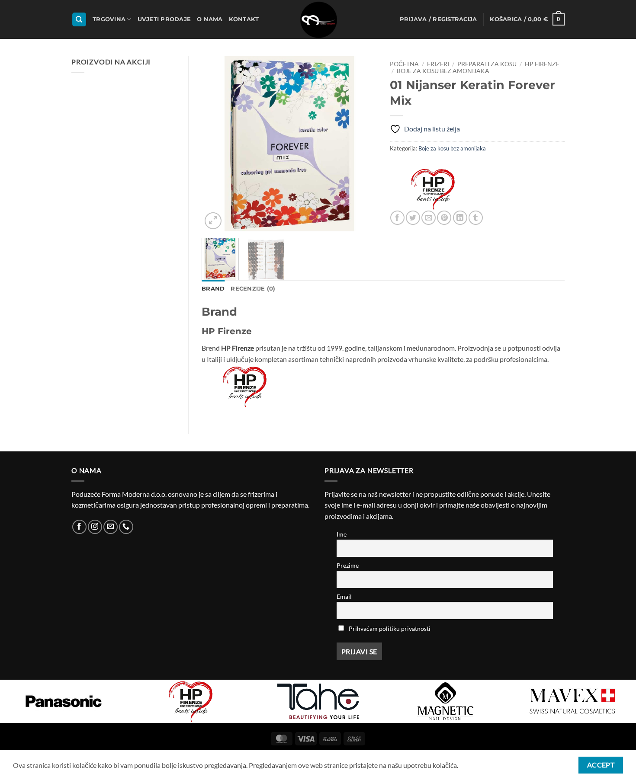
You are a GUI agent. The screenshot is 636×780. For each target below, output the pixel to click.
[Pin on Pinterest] (444, 218)
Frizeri (438, 64)
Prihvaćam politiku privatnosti (389, 628)
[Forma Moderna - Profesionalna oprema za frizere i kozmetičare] (318, 19)
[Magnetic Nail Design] (445, 701)
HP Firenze (542, 64)
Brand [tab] (213, 288)
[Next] (362, 143)
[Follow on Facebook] (79, 527)
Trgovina (109, 19)
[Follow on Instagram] (95, 527)
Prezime (348, 565)
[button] (438, 19)
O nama (210, 19)
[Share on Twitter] (413, 218)
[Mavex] (572, 701)
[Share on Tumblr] (476, 218)
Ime (342, 534)
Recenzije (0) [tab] (253, 288)
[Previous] (216, 143)
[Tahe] (318, 701)
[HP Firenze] (433, 189)
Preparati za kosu (487, 64)
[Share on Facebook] (397, 218)
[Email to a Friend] (428, 218)
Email (344, 596)
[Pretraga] (79, 20)
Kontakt (244, 19)
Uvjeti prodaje (164, 19)
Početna (404, 64)
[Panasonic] (63, 701)
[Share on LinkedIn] (460, 218)
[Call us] (126, 527)
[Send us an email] (110, 527)
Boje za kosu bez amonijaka (443, 70)
